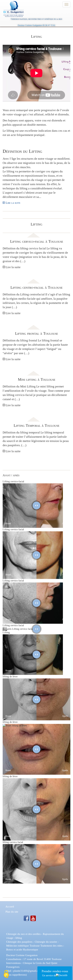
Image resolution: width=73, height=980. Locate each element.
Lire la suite (12, 202)
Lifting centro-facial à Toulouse (36, 287)
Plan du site (11, 911)
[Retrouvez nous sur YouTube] (33, 918)
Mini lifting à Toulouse (36, 379)
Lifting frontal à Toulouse (36, 333)
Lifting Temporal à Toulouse (36, 425)
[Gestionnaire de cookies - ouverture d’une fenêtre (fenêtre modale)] (6, 974)
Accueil (9, 906)
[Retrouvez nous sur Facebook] (26, 918)
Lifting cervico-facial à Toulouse (36, 241)
